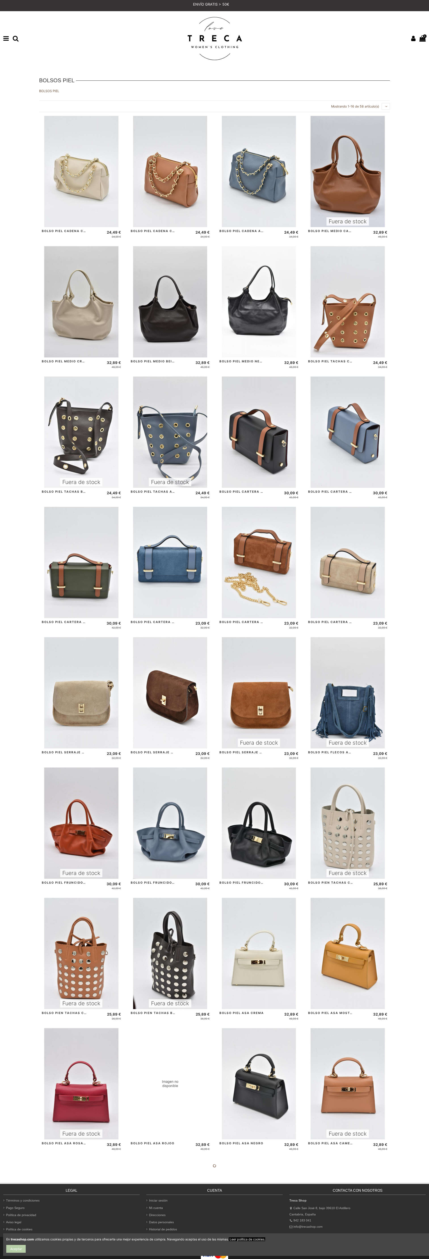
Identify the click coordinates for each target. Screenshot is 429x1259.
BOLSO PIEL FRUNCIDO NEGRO (247, 882)
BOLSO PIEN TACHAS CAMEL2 (69, 1013)
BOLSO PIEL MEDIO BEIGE (154, 361)
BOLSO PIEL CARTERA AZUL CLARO (340, 491)
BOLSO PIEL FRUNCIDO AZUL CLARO (163, 882)
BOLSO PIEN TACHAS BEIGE (156, 1013)
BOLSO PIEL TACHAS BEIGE (67, 491)
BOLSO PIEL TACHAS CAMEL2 (335, 361)
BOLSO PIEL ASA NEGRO (241, 1143)
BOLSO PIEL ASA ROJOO (153, 1143)
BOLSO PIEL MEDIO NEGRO (243, 361)
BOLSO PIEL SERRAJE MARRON (159, 752)
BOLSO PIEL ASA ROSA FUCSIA (70, 1143)
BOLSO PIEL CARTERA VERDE (68, 622)
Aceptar (16, 1249)
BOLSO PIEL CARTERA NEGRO (246, 491)
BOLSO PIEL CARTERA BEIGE (334, 622)
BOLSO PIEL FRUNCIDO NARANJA (72, 882)
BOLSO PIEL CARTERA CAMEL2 (247, 622)
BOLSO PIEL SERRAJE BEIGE (67, 752)
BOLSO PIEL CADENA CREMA (68, 231)
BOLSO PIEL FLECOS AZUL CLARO (338, 752)
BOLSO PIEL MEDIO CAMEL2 (333, 231)
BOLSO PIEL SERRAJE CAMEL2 (246, 752)
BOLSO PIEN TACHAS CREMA (334, 882)
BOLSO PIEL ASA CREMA (241, 1013)
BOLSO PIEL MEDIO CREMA (66, 361)
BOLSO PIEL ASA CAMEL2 (331, 1143)
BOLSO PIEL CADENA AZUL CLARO (250, 231)
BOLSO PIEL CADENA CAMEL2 (158, 231)
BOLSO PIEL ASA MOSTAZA (333, 1013)
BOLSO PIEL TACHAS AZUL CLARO (162, 491)
